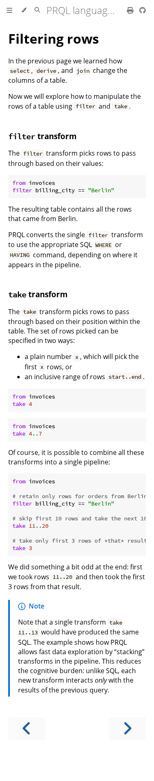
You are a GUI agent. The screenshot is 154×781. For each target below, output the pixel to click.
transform (42, 136)
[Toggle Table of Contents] (9, 10)
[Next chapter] (127, 728)
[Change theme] (23, 10)
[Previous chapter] (26, 728)
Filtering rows (53, 38)
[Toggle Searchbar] (37, 10)
